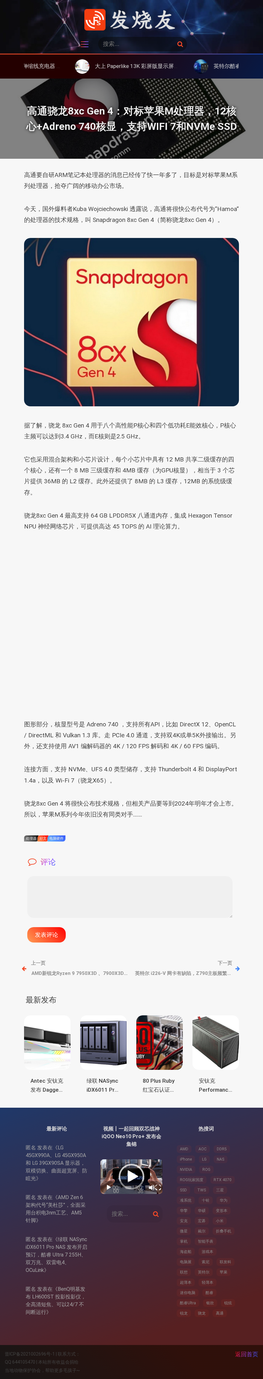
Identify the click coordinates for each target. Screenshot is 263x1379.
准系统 (185, 1200)
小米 (220, 1221)
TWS (201, 1190)
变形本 (221, 1210)
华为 (223, 1200)
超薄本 (185, 1282)
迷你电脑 (187, 1292)
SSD (183, 1190)
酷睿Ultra (188, 1303)
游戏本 (207, 1251)
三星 (220, 1190)
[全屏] (158, 1187)
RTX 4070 (223, 1180)
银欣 (210, 1303)
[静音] (151, 1187)
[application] (131, 1176)
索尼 (205, 1262)
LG (204, 1159)
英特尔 (203, 1272)
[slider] (128, 1187)
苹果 (223, 1272)
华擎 (184, 1210)
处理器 (31, 838)
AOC (203, 1149)
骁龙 (202, 1313)
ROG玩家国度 (191, 1180)
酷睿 (209, 1292)
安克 (184, 1221)
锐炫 (228, 1303)
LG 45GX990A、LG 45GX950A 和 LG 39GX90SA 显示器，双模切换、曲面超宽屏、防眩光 (56, 1163)
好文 (43, 838)
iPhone (186, 1159)
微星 (184, 1231)
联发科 (225, 1262)
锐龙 (184, 1313)
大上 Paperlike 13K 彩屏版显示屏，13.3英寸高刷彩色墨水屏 (133, 66)
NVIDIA (186, 1169)
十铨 (205, 1200)
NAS (220, 1159)
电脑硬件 (56, 838)
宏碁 (202, 1221)
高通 (220, 1313)
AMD (184, 1149)
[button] (131, 1176)
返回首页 (246, 1354)
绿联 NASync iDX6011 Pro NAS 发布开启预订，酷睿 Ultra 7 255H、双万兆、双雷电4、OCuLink (56, 1254)
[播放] (109, 1187)
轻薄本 (207, 1282)
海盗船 (185, 1251)
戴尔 (202, 1231)
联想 (184, 1272)
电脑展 (185, 1262)
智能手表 (205, 1241)
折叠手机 (223, 1231)
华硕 (202, 1210)
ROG (206, 1169)
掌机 (184, 1241)
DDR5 (222, 1149)
